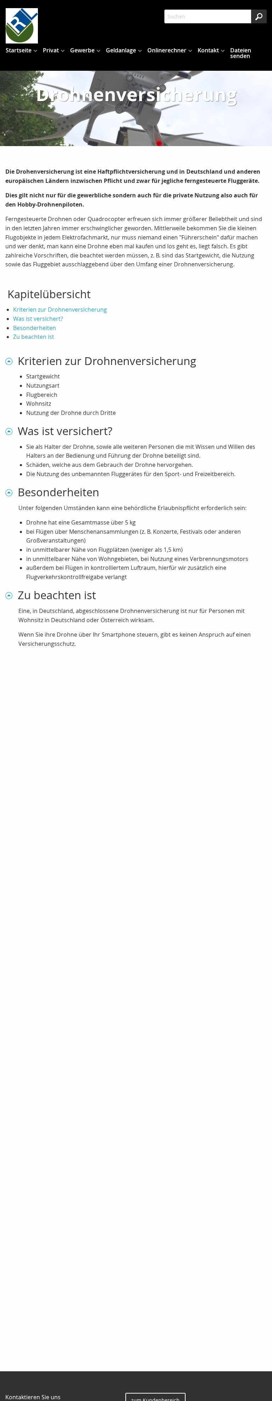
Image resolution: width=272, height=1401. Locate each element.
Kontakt (208, 50)
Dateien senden (240, 53)
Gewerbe (82, 50)
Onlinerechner (166, 50)
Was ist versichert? (38, 319)
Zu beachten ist (33, 337)
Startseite (19, 50)
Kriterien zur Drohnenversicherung (60, 309)
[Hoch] (11, 361)
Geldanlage (121, 50)
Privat (51, 50)
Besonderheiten (34, 328)
